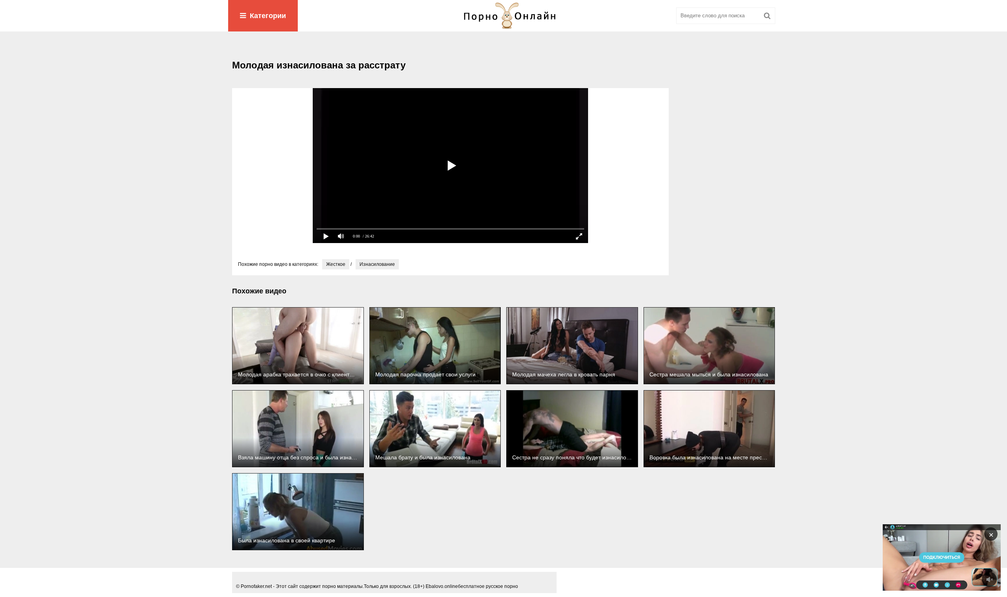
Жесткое (335, 264)
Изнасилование (377, 264)
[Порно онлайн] (503, 15)
